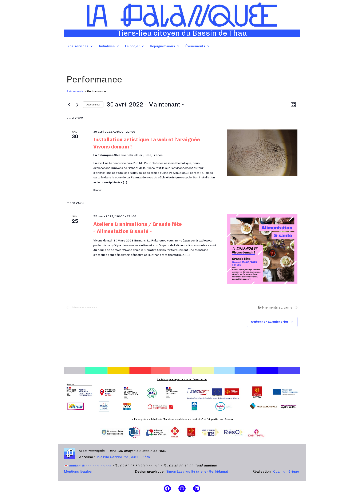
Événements (195, 46)
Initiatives (107, 46)
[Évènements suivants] (77, 104)
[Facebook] (167, 488)
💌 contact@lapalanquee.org (87, 466)
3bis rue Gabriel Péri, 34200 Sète (123, 457)
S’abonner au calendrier (270, 321)
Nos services (77, 46)
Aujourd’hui (93, 104)
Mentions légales (78, 471)
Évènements (75, 91)
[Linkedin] (196, 488)
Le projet (132, 46)
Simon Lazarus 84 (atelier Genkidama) (197, 471)
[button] (80, 46)
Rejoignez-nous (162, 46)
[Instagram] (182, 488)
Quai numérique (286, 471)
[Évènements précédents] (69, 104)
